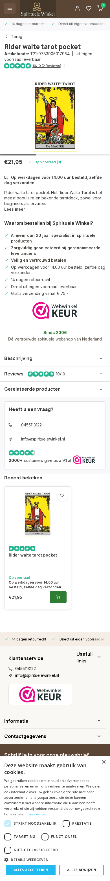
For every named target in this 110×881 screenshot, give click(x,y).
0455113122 (31, 424)
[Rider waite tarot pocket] (38, 513)
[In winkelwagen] (58, 597)
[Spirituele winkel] (38, 8)
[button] (55, 859)
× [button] (104, 762)
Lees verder (37, 814)
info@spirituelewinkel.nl (43, 439)
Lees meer (14, 209)
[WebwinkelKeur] (55, 310)
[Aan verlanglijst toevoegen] (62, 495)
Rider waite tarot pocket (33, 555)
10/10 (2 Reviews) (46, 66)
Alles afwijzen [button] (81, 869)
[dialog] (55, 818)
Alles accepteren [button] (31, 869)
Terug (16, 36)
